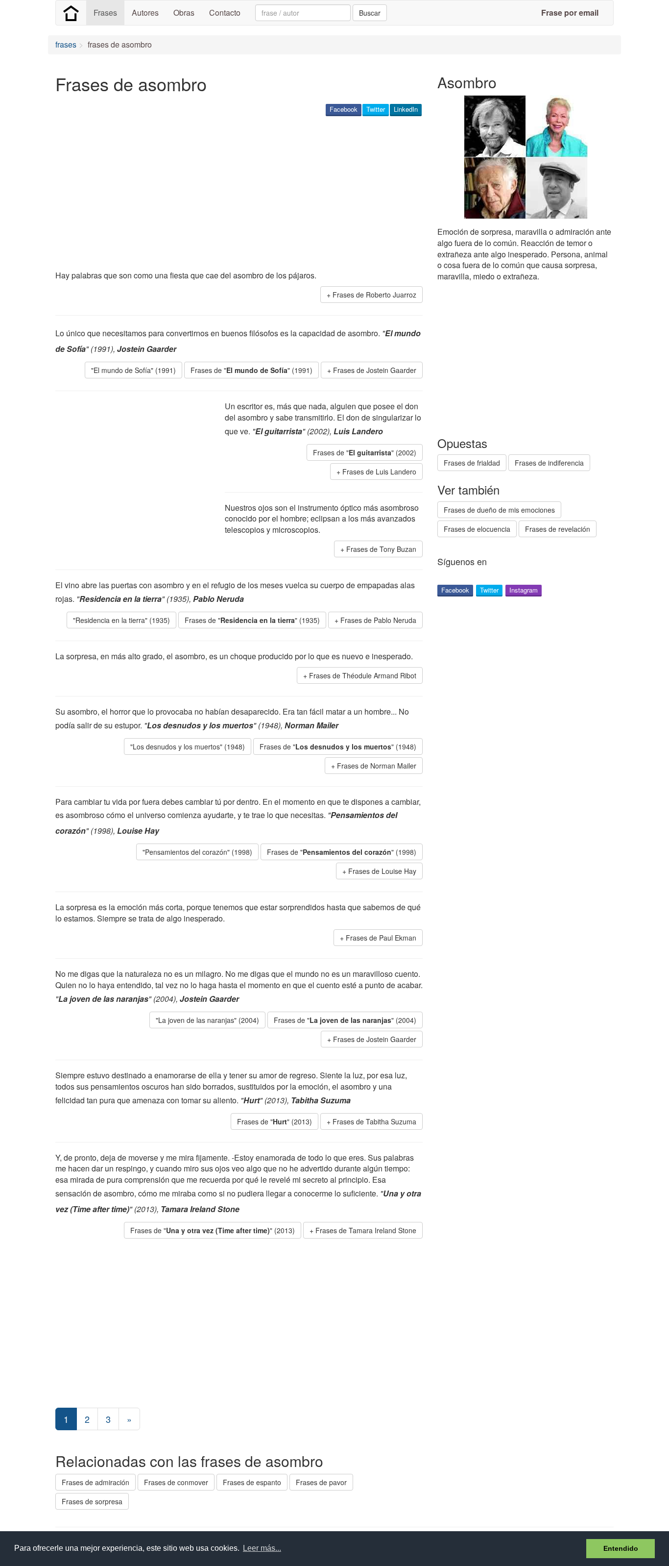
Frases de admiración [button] (95, 1482)
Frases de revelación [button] (557, 529)
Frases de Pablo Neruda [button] (378, 620)
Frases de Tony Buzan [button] (381, 549)
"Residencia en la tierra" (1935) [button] (121, 620)
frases (65, 44)
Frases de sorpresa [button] (92, 1501)
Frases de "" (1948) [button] (338, 746)
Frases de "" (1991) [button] (251, 370)
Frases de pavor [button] (321, 1482)
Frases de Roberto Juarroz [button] (374, 294)
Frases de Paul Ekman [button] (381, 938)
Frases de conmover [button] (176, 1482)
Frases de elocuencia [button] (477, 529)
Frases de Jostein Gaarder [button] (374, 370)
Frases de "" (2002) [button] (364, 452)
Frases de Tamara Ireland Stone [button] (365, 1230)
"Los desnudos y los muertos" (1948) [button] (187, 746)
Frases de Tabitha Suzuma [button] (374, 1121)
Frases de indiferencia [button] (549, 463)
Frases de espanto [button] (252, 1482)
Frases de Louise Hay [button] (382, 871)
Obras (183, 12)
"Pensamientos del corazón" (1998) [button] (197, 852)
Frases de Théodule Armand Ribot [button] (362, 675)
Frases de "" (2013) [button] (274, 1121)
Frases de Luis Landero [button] (379, 471)
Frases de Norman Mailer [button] (376, 766)
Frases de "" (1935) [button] (252, 620)
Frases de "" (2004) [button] (345, 1020)
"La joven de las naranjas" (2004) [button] (207, 1020)
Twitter (375, 109)
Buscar (370, 13)
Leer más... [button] (262, 1548)
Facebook (344, 109)
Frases (105, 12)
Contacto (224, 12)
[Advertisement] (233, 194)
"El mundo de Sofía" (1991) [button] (133, 370)
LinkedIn (406, 109)
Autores (145, 12)
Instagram (523, 590)
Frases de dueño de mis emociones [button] (499, 510)
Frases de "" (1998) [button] (341, 852)
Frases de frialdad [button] (472, 463)
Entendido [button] (620, 1548)
